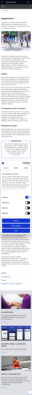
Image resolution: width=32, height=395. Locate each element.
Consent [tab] (5, 168)
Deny (16, 230)
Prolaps (3, 280)
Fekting (5, 11)
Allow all (16, 220)
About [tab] (26, 168)
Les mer (3, 322)
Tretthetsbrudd (5, 277)
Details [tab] (16, 168)
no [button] (28, 2)
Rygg (3, 6)
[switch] (27, 202)
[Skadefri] (11, 2)
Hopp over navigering (21, 2)
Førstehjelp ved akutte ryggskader (11, 283)
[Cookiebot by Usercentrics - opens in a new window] (23, 163)
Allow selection (16, 225)
